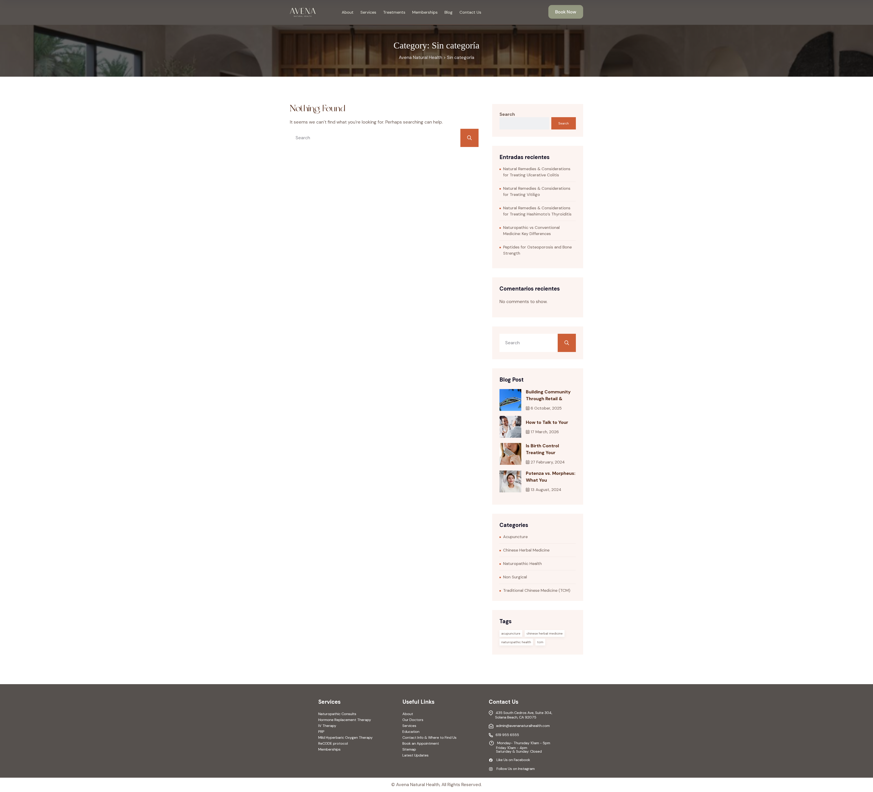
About (348, 12)
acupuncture (510, 633)
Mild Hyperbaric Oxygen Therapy (345, 737)
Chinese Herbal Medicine (526, 550)
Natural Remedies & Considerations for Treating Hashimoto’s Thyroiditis (537, 211)
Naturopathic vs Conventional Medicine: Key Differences (531, 230)
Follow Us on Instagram (514, 769)
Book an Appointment (420, 743)
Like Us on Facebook (511, 760)
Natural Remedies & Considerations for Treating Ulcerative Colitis (536, 172)
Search (507, 114)
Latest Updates (415, 755)
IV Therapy (327, 726)
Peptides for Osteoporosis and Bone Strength (537, 250)
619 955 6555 (506, 735)
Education (410, 732)
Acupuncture (515, 536)
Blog (448, 12)
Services (368, 12)
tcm (540, 642)
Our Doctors (412, 720)
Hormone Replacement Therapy (344, 720)
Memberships (425, 12)
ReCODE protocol (333, 743)
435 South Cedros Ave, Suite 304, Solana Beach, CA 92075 (520, 715)
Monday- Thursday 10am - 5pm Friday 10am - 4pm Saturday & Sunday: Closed (519, 746)
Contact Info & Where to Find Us (429, 737)
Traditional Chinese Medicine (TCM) (536, 590)
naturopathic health (516, 642)
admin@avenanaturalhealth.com (521, 726)
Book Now (565, 12)
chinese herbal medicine (545, 633)
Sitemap (409, 749)
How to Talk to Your (547, 422)
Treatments (394, 12)
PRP (321, 732)
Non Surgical (515, 577)
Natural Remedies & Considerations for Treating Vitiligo (536, 191)
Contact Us (470, 12)
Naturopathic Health (522, 563)
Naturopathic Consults (337, 714)
